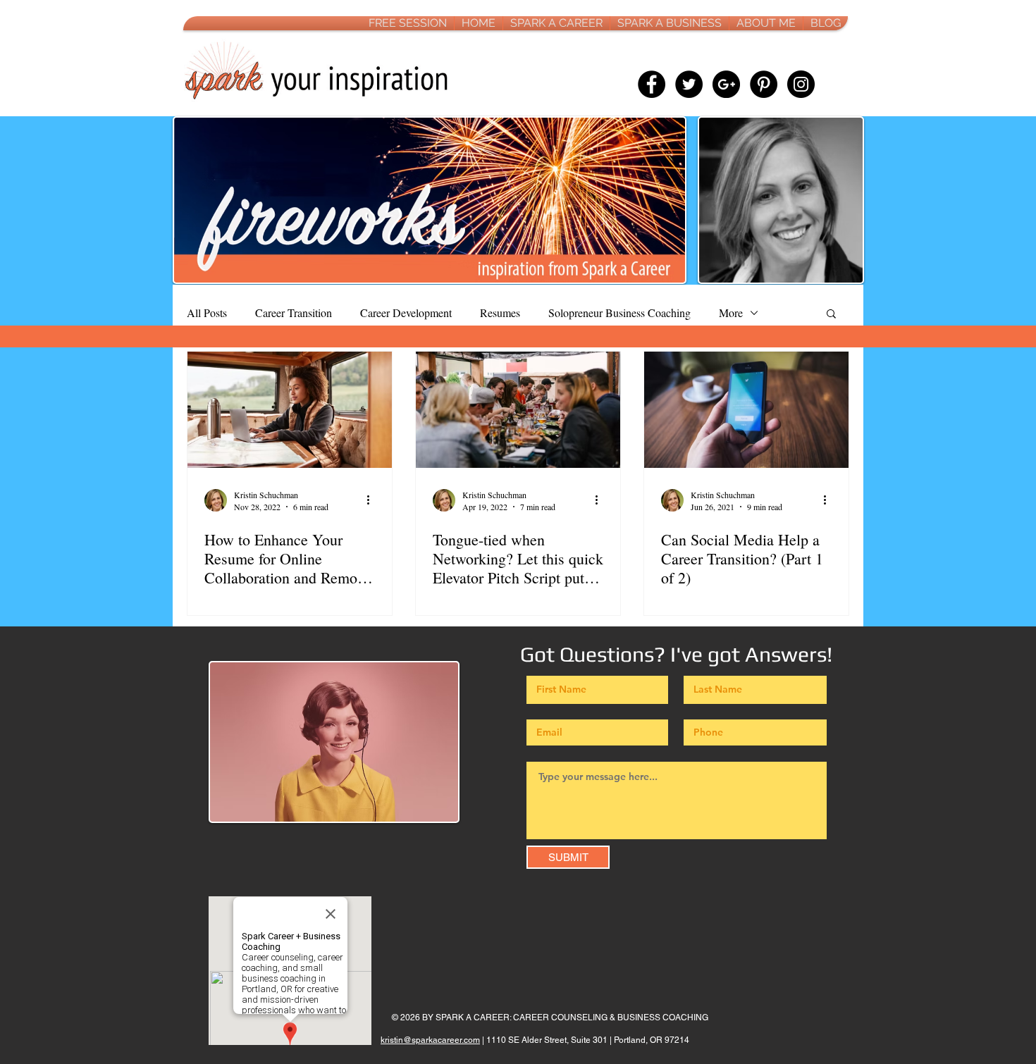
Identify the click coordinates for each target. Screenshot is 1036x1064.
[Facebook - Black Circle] (651, 84)
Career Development (406, 312)
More (731, 312)
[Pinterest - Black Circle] (763, 84)
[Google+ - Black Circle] (726, 84)
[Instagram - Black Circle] (801, 84)
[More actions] (372, 500)
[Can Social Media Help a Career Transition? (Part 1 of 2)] (746, 410)
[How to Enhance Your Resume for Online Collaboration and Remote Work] (289, 410)
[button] (831, 314)
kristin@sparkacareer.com (430, 1040)
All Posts (207, 312)
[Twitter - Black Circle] (689, 84)
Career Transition (293, 312)
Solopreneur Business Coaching (619, 312)
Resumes (500, 312)
